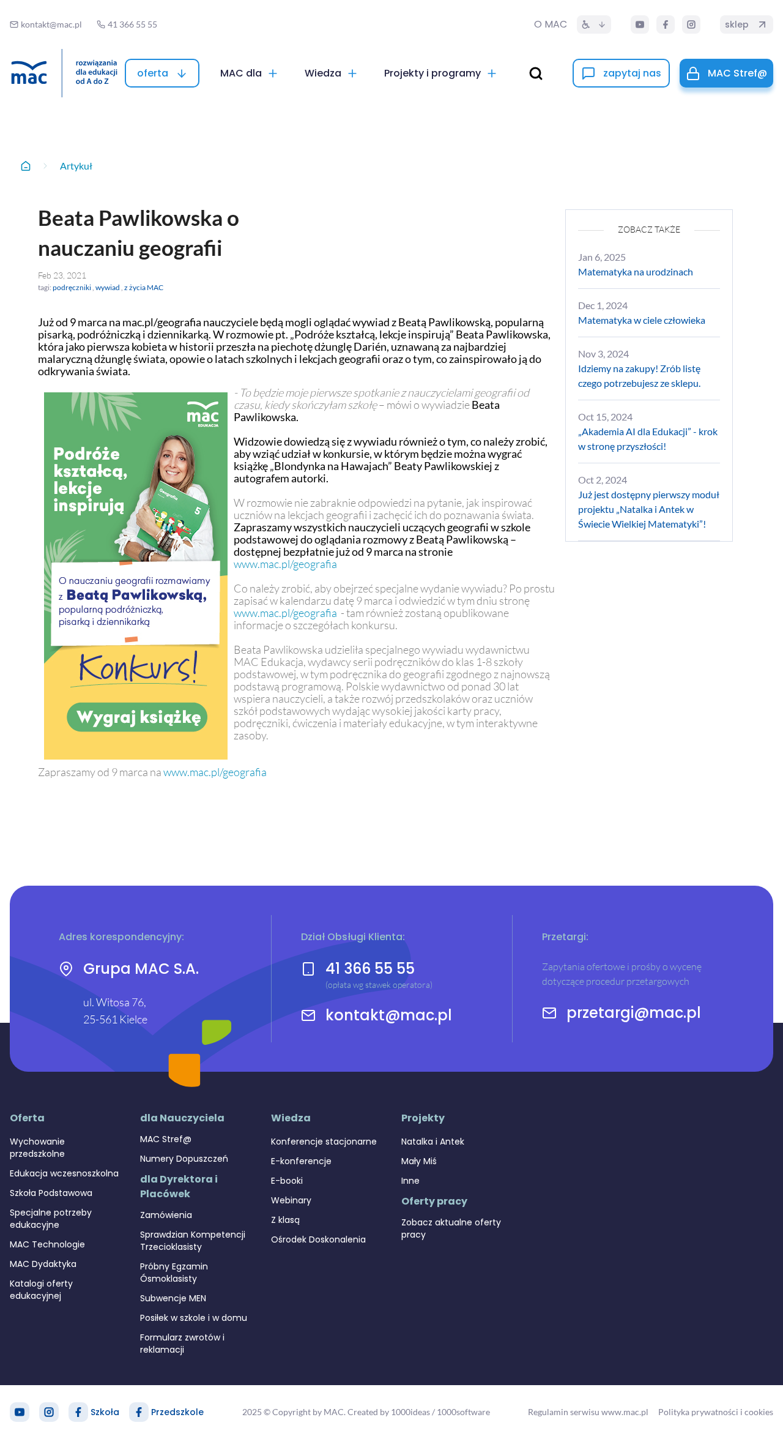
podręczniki (72, 287)
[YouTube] (640, 24)
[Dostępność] (594, 24)
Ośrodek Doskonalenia (318, 1239)
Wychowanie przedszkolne (37, 1147)
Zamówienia (166, 1215)
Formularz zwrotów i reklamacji (182, 1343)
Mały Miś (419, 1161)
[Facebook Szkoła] (78, 1412)
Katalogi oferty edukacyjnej (41, 1289)
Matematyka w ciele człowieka (641, 320)
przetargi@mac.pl (633, 1013)
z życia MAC (143, 287)
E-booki (287, 1181)
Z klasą (285, 1220)
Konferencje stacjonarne (324, 1141)
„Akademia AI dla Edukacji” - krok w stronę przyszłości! (648, 438)
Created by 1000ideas (388, 1412)
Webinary (291, 1200)
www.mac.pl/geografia (285, 563)
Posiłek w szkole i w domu (193, 1318)
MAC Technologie (47, 1244)
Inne (410, 1181)
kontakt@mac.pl (388, 1015)
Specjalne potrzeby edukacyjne (51, 1218)
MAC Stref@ (165, 1139)
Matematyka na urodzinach (635, 271)
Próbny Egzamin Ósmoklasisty (174, 1272)
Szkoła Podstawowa (51, 1193)
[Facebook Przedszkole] (139, 1412)
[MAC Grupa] (64, 73)
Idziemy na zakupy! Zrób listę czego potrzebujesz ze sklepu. (639, 375)
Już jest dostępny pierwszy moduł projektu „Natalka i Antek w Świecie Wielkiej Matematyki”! (648, 508)
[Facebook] (665, 24)
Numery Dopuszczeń (184, 1159)
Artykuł (76, 165)
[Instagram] (691, 24)
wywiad (107, 287)
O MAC (550, 24)
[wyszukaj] (536, 73)
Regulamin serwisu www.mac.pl (588, 1412)
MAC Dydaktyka (43, 1264)
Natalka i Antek (432, 1141)
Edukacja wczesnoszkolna (64, 1173)
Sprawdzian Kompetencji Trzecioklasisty (192, 1240)
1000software (463, 1412)
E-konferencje (301, 1161)
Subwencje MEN (173, 1298)
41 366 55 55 (370, 969)
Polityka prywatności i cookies (715, 1412)
